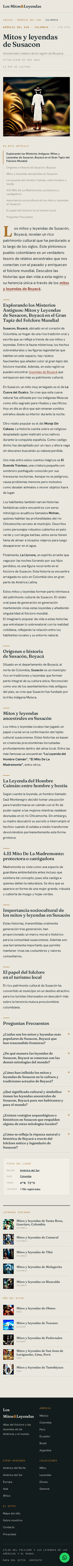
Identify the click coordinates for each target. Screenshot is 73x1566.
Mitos (42, 1468)
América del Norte (14, 1468)
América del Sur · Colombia (26, 27)
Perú (42, 1429)
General (44, 1488)
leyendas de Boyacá (43, 372)
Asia (5, 1488)
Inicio (8, 19)
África (6, 1495)
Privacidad (9, 1534)
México (43, 1415)
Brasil (42, 1443)
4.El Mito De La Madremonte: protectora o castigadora (32, 192)
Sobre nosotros (12, 1520)
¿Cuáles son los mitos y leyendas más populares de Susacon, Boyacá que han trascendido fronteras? (32, 1038)
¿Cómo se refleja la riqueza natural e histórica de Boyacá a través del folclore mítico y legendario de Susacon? (31, 1140)
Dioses (43, 1482)
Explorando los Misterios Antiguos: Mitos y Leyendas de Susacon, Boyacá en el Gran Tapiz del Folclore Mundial (38, 157)
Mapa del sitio (11, 1513)
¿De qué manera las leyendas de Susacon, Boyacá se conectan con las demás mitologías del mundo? (31, 1057)
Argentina (45, 1450)
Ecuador (44, 1436)
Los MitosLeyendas (22, 6)
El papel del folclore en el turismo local (31, 210)
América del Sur (29, 19)
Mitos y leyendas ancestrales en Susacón (31, 174)
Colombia (51, 19)
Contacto (9, 1527)
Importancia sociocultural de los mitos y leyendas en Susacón (37, 202)
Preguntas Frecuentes (19, 217)
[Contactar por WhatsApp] (65, 1558)
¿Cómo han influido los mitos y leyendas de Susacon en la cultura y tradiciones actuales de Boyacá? (30, 1077)
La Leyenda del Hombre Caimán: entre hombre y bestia (36, 182)
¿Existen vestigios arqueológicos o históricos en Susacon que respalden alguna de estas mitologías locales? (31, 1119)
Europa (7, 1482)
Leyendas (45, 1475)
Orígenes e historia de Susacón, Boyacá (31, 167)
